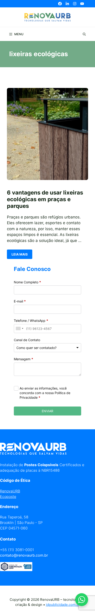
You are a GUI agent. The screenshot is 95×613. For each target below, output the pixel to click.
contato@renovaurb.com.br (24, 555)
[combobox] (19, 328)
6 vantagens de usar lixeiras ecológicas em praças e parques (45, 199)
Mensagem (23, 359)
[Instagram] (74, 3)
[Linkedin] (67, 3)
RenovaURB (10, 491)
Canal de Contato (27, 340)
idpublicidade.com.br (63, 604)
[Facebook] (60, 3)
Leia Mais (20, 254)
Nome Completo (27, 282)
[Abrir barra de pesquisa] (84, 34)
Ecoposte (8, 496)
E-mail (20, 301)
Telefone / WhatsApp (31, 320)
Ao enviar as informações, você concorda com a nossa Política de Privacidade (45, 392)
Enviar (47, 411)
